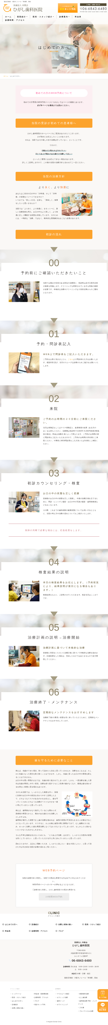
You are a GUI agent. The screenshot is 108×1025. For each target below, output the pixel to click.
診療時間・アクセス (15, 20)
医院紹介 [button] (21, 17)
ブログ (61, 931)
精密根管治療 (84, 994)
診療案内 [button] (63, 17)
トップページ (16, 994)
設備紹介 (35, 924)
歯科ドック (61, 1001)
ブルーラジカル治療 (86, 1011)
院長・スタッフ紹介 (93, 924)
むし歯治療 (83, 997)
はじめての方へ (11, 924)
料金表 (78, 17)
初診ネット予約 (39, 1004)
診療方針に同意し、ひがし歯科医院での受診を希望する (55, 890)
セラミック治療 (62, 997)
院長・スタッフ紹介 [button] (43, 17)
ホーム (8, 17)
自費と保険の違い (65, 924)
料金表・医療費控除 (41, 994)
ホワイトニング (62, 1004)
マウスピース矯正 (63, 994)
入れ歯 (81, 1007)
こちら (70, 359)
